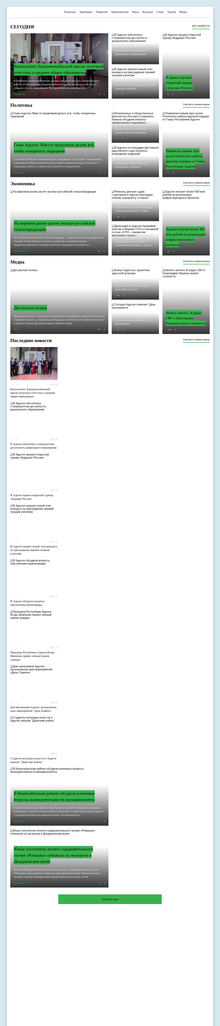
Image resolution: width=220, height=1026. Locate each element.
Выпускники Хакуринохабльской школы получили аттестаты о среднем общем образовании (32, 393)
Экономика (85, 11)
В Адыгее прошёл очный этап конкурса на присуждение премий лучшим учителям (33, 550)
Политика (70, 11)
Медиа (183, 11)
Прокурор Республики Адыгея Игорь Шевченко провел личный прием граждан (32, 656)
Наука (135, 11)
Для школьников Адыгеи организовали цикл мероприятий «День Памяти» (33, 709)
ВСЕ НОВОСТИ (201, 26)
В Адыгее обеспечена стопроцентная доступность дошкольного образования (33, 446)
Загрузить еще (110, 899)
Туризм (171, 11)
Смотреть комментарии (196, 104)
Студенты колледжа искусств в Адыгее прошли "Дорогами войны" (33, 760)
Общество (102, 11)
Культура (147, 11)
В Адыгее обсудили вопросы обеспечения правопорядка (27, 603)
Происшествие (120, 11)
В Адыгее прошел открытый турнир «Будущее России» (31, 497)
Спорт (160, 11)
